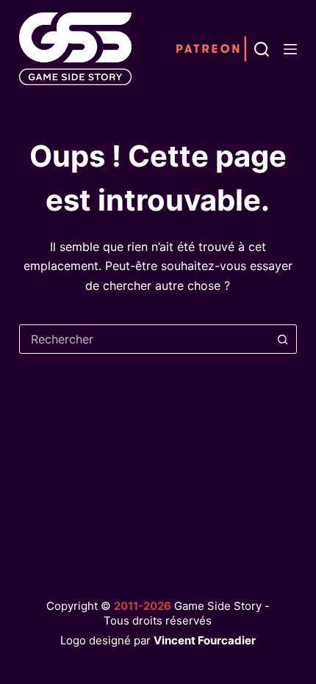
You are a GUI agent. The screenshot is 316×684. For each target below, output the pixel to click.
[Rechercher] (261, 49)
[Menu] (290, 49)
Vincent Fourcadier (205, 640)
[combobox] (144, 339)
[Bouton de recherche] (282, 339)
